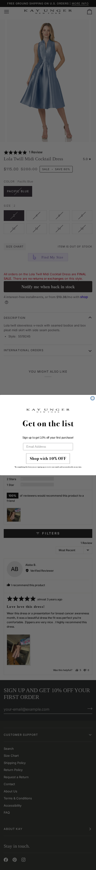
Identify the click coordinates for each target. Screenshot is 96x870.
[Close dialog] (92, 398)
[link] (48, 461)
